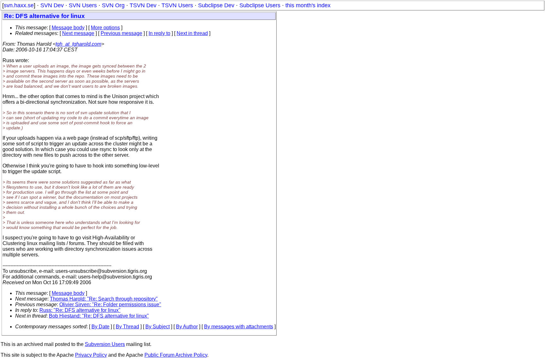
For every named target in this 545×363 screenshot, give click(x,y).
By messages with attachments (238, 326)
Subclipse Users (259, 5)
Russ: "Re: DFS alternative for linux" (79, 310)
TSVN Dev (143, 5)
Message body (68, 27)
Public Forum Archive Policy (175, 355)
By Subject (157, 326)
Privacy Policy (91, 355)
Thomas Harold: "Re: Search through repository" (104, 299)
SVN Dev (52, 5)
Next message (78, 33)
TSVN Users (177, 5)
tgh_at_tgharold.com (78, 44)
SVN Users (83, 5)
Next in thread (192, 33)
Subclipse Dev (216, 5)
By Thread (127, 326)
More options (105, 27)
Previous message (121, 33)
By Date (100, 326)
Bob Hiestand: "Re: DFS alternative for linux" (99, 316)
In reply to (159, 33)
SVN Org (113, 5)
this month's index (308, 5)
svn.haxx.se (19, 5)
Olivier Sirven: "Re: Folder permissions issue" (110, 304)
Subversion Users (105, 344)
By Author (187, 326)
